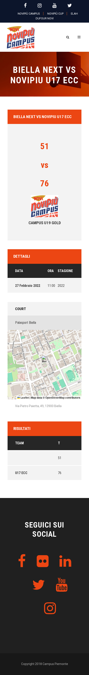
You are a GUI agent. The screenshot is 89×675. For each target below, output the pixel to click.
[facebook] (25, 5)
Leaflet (24, 397)
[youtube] (54, 5)
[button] (44, 360)
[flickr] (43, 561)
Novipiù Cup (55, 13)
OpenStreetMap (55, 397)
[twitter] (69, 5)
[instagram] (40, 5)
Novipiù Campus (29, 13)
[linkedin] (65, 561)
